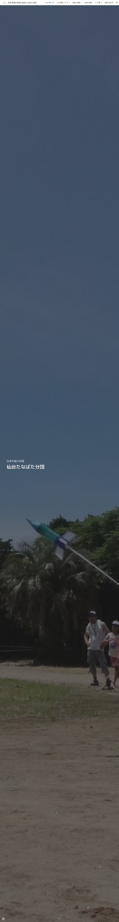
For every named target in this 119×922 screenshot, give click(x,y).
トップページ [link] (49, 2)
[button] (117, 2)
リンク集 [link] (97, 2)
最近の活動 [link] (76, 2)
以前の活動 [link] (88, 2)
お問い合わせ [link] (108, 2)
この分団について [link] (62, 2)
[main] (59, 463)
